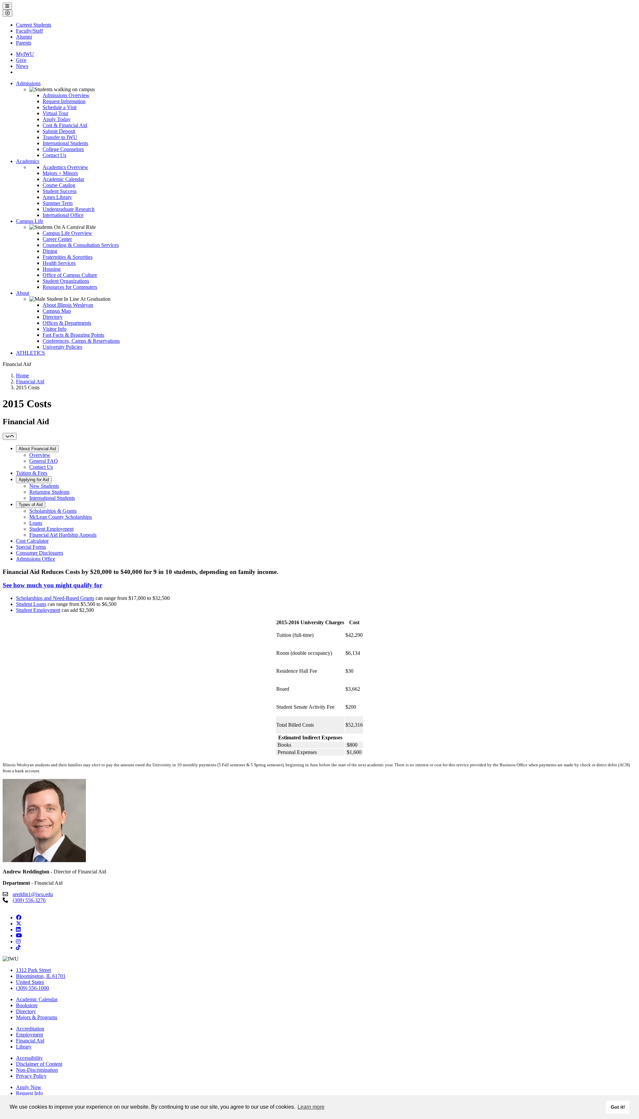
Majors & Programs (36, 1017)
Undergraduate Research (69, 209)
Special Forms (31, 547)
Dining (50, 251)
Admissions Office (35, 559)
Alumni (24, 37)
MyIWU (25, 54)
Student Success (60, 191)
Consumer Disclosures (39, 553)
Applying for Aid (34, 479)
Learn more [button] (311, 1107)
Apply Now (28, 1087)
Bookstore (27, 1005)
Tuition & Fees (31, 473)
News (22, 66)
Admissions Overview (66, 95)
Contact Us (54, 155)
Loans (35, 523)
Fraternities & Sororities (68, 257)
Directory (53, 317)
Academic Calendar (63, 179)
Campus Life (29, 221)
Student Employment (51, 529)
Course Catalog (59, 185)
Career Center (57, 239)
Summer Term (58, 203)
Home (22, 375)
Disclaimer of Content (39, 1064)
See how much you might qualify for (52, 585)
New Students (44, 486)
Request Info (29, 1093)
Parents (23, 43)
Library (24, 1046)
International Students (65, 143)
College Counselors (63, 149)
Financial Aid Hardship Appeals (63, 535)
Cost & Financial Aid (65, 125)
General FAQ (43, 461)
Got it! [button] (618, 1107)
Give (21, 60)
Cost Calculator (32, 541)
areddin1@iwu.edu (33, 894)
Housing (52, 269)
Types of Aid (31, 504)
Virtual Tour (55, 113)
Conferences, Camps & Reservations (81, 341)
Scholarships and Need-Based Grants (55, 598)
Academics (27, 161)
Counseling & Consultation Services (81, 245)
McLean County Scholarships (60, 517)
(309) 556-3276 (29, 900)
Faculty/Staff (29, 31)
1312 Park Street (33, 970)
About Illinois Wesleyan (68, 305)
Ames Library (57, 197)
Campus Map (57, 311)
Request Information (64, 101)
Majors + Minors (60, 173)
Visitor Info (55, 329)
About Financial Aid (37, 448)
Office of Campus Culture (70, 275)
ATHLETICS (30, 353)
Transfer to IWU (60, 137)
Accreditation (30, 1028)
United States (30, 982)
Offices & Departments (67, 323)
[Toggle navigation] (10, 436)
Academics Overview (65, 167)
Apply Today (57, 119)
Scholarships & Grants (53, 511)
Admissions (28, 83)
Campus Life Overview (67, 233)
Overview (39, 455)
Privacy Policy (31, 1076)
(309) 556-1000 (32, 988)
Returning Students (49, 492)
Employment (29, 1034)
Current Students (33, 25)
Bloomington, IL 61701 (41, 976)
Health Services (59, 263)
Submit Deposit (59, 131)
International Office (63, 215)
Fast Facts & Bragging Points (73, 335)
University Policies (62, 347)
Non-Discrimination (37, 1070)
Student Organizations (66, 281)
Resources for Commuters (70, 287)
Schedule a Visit (60, 107)
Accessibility (29, 1058)
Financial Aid (30, 381)
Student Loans (31, 604)
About (22, 293)
